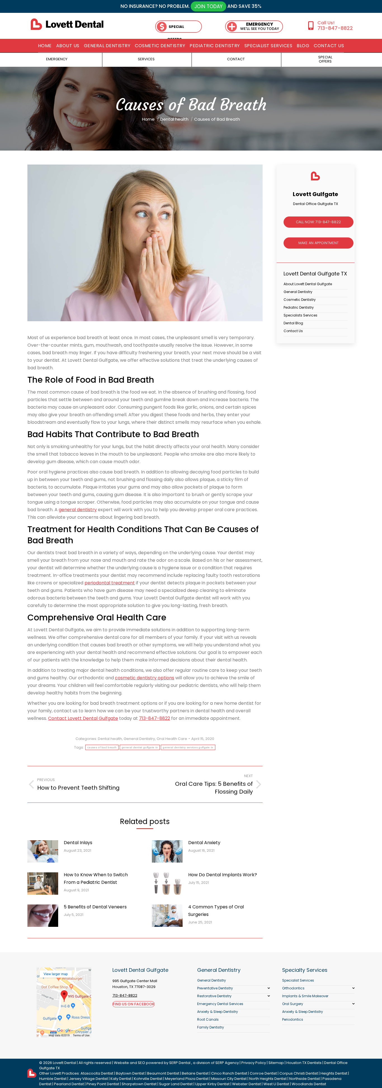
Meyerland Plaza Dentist (187, 1078)
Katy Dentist (120, 1078)
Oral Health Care (172, 738)
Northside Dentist (304, 1078)
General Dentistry (139, 738)
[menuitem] (45, 46)
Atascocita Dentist (97, 1073)
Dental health (110, 738)
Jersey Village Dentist (88, 1078)
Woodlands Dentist (309, 1084)
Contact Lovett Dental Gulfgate (83, 718)
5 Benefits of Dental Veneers (95, 907)
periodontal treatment (109, 583)
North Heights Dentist (268, 1078)
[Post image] (42, 851)
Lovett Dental (64, 1062)
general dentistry (78, 509)
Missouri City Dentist (229, 1078)
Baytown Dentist (130, 1073)
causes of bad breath (102, 747)
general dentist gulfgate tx (140, 747)
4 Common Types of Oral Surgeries (216, 911)
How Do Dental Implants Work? (222, 875)
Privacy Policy (253, 1062)
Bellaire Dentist (195, 1073)
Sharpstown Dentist (139, 1084)
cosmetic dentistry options (144, 678)
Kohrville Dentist (148, 1078)
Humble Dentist (53, 1078)
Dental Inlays (78, 842)
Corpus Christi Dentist (298, 1073)
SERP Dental (179, 1062)
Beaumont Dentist (163, 1073)
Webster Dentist (246, 1084)
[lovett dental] (67, 24)
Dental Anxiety (204, 842)
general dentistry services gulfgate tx (188, 747)
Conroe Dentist (263, 1073)
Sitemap (276, 1062)
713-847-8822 (335, 28)
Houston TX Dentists (304, 1062)
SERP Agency (227, 1062)
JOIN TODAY (208, 6)
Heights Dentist (333, 1073)
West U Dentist (276, 1084)
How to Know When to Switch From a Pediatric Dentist (96, 878)
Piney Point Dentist (102, 1084)
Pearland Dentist (69, 1084)
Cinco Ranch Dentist (229, 1073)
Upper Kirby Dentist (212, 1084)
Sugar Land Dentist (176, 1084)
